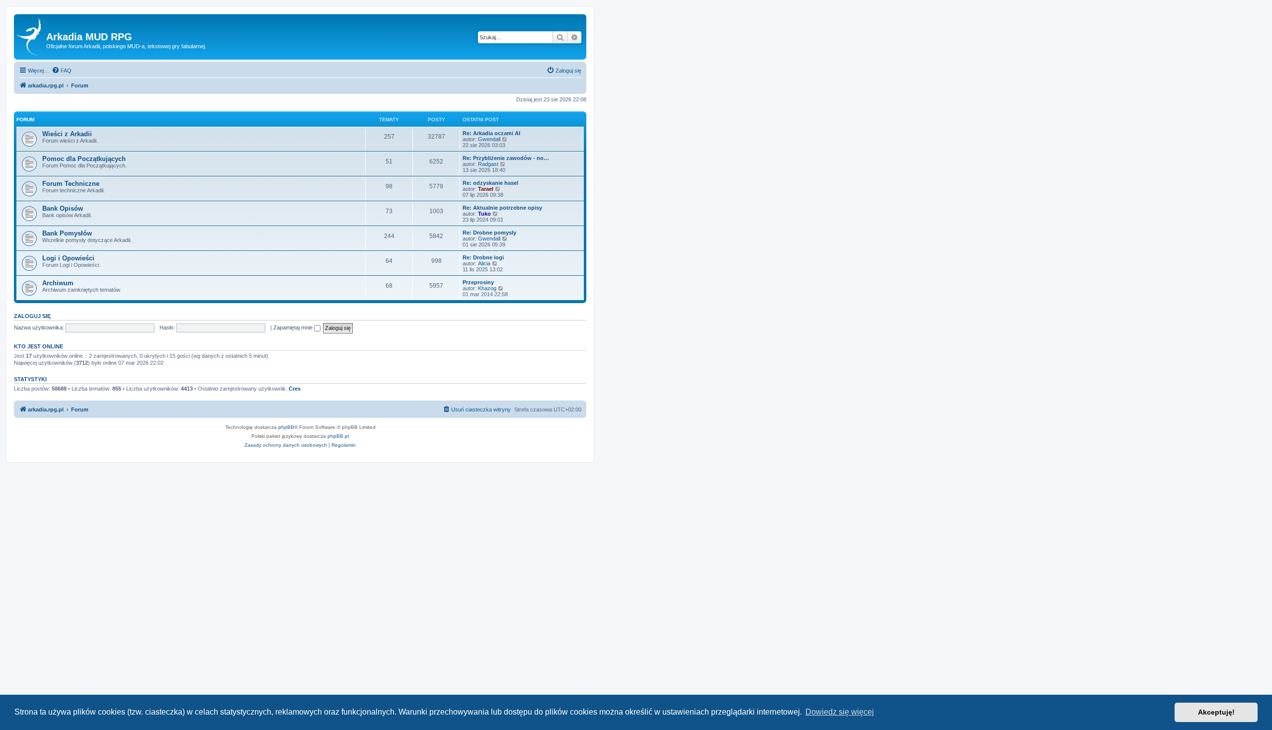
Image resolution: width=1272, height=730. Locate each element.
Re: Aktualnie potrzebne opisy (502, 208)
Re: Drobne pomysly (489, 233)
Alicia (484, 263)
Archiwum (58, 283)
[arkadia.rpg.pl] (31, 36)
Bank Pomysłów (67, 233)
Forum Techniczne (70, 183)
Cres (295, 389)
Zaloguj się (32, 316)
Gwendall (489, 139)
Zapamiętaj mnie (293, 327)
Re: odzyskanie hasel (490, 183)
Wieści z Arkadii (67, 134)
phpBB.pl (338, 436)
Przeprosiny (478, 282)
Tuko (484, 214)
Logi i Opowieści (68, 258)
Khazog (487, 288)
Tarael (485, 189)
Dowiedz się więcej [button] (839, 712)
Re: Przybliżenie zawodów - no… (506, 158)
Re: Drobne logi (483, 257)
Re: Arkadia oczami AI (491, 133)
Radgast (488, 164)
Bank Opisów (62, 208)
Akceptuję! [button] (1216, 712)
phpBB (286, 427)
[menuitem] (62, 71)
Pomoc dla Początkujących (84, 158)
